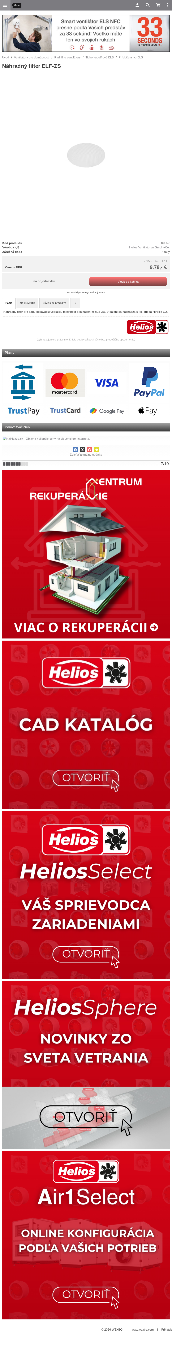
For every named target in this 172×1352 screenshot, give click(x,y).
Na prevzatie (27, 303)
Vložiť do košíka (128, 281)
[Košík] (158, 5)
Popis (8, 303)
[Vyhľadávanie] (148, 5)
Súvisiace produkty (54, 303)
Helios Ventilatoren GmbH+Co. (149, 247)
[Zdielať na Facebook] (75, 449)
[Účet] (137, 5)
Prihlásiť (166, 1329)
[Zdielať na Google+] (89, 449)
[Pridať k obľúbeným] (96, 449)
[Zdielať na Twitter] (82, 449)
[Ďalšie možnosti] (168, 5)
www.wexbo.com (143, 1329)
